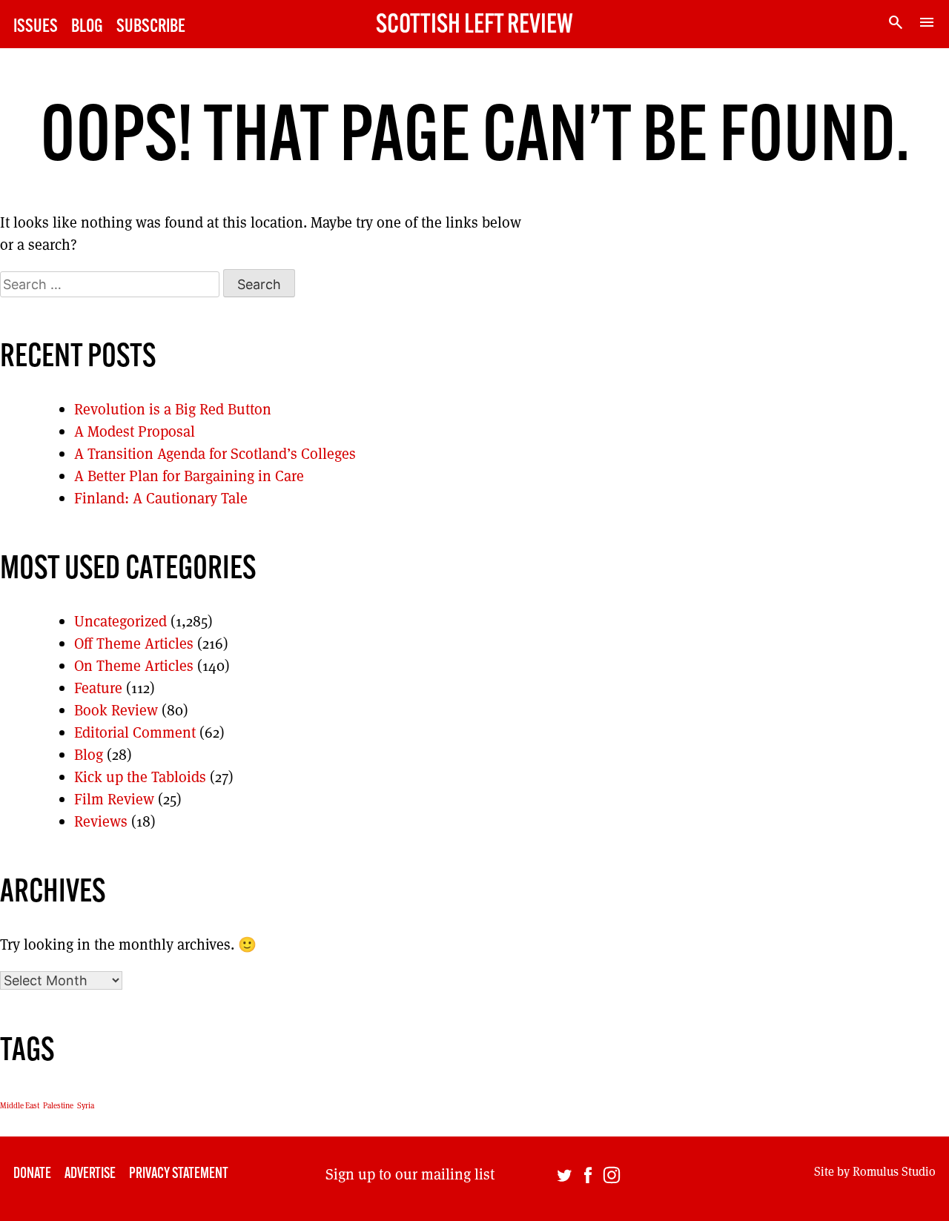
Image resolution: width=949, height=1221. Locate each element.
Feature (98, 688)
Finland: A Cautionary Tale (161, 498)
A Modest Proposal (134, 431)
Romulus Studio (894, 1171)
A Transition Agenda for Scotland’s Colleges (215, 453)
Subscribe (150, 27)
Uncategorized (120, 621)
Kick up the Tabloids (140, 777)
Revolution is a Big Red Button (172, 409)
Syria (85, 1105)
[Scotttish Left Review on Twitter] (564, 1178)
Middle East (19, 1105)
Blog (87, 27)
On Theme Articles (134, 665)
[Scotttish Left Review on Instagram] (612, 1178)
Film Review (114, 799)
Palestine (58, 1105)
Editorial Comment (135, 732)
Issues (35, 27)
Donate (32, 1174)
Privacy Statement (178, 1174)
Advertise (90, 1174)
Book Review (116, 710)
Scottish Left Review (474, 26)
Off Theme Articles (134, 643)
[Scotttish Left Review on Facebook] (588, 1178)
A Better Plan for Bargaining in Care (189, 476)
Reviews (101, 821)
